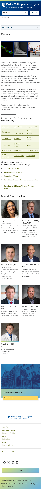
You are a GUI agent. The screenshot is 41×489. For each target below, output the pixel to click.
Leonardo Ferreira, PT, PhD (30, 266)
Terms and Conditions (9, 452)
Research (5, 436)
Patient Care (6, 439)
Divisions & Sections (8, 430)
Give (20, 470)
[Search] (26, 13)
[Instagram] (13, 462)
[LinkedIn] (17, 462)
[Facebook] (4, 462)
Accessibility (6, 455)
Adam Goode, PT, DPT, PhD (9, 307)
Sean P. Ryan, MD (7, 344)
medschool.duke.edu (7, 480)
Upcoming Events (7, 445)
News (4, 442)
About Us (5, 427)
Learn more (8, 398)
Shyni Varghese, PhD (9, 221)
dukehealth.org (27, 480)
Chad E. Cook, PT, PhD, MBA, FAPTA (30, 222)
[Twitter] (8, 462)
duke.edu (18, 480)
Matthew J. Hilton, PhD (30, 306)
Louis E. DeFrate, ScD (9, 265)
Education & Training (8, 433)
